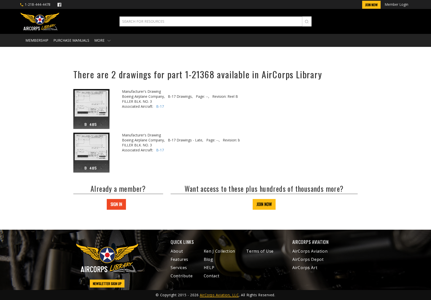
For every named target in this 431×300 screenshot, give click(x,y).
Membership (36, 40)
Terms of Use (260, 251)
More (100, 40)
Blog (208, 259)
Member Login (396, 4)
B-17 (160, 106)
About (177, 251)
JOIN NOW (264, 204)
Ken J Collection (219, 251)
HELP (209, 267)
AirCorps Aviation (310, 251)
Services (179, 267)
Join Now (371, 4)
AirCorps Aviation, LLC (219, 295)
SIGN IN (116, 204)
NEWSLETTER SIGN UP (107, 283)
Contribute (182, 276)
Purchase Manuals (71, 40)
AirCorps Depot (308, 259)
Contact (211, 276)
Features (179, 259)
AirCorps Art (305, 267)
